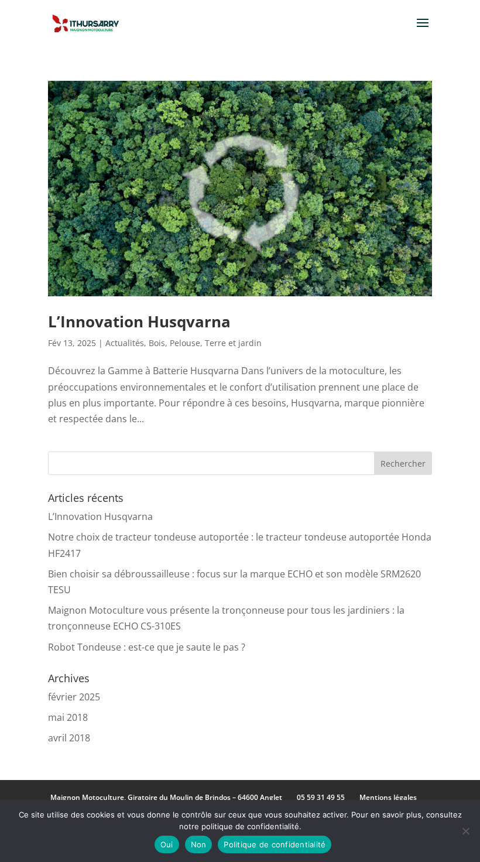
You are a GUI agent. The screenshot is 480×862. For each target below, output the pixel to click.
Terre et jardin (233, 342)
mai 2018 (68, 717)
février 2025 (74, 696)
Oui (166, 844)
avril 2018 (69, 737)
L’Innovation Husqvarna (139, 321)
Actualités (124, 342)
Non (199, 844)
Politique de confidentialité (274, 844)
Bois (157, 342)
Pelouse (185, 342)
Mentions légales (388, 797)
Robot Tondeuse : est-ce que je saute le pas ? (146, 647)
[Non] (465, 831)
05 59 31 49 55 (321, 797)
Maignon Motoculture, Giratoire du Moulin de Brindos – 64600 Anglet (166, 797)
